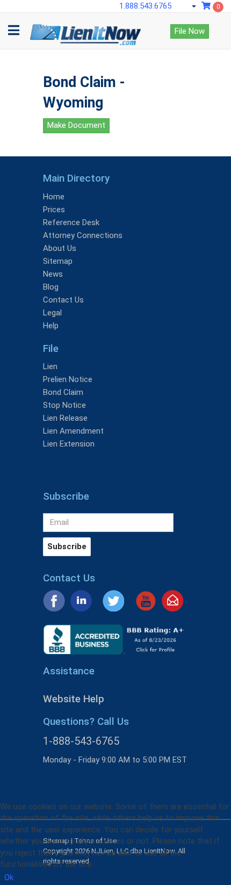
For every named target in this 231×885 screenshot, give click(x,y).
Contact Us (63, 300)
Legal (52, 313)
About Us (59, 248)
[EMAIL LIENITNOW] (173, 600)
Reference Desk (71, 222)
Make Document (76, 125)
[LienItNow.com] (85, 26)
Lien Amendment (73, 431)
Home (53, 197)
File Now (190, 31)
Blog (51, 287)
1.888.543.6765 (145, 6)
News (53, 274)
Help (51, 325)
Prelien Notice (67, 379)
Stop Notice (64, 405)
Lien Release (65, 418)
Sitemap (58, 261)
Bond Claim (63, 392)
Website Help (73, 699)
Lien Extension (69, 444)
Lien (50, 366)
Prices (54, 209)
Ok (8, 877)
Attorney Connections (82, 235)
